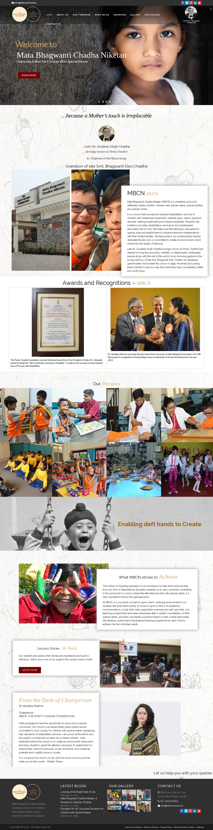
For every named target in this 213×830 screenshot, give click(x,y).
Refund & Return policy (184, 827)
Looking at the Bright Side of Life (77, 792)
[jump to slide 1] (103, 101)
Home (49, 15)
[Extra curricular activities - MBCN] (114, 799)
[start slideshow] (99, 101)
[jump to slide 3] (109, 101)
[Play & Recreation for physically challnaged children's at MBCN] (144, 811)
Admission (120, 15)
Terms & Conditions (133, 827)
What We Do (102, 15)
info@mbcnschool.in (25, 2)
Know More (29, 670)
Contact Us (53, 24)
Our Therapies (82, 15)
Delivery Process (151, 827)
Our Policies (152, 15)
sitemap (200, 827)
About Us (62, 15)
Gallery (135, 15)
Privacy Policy (166, 827)
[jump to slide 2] (106, 101)
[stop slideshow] (113, 101)
